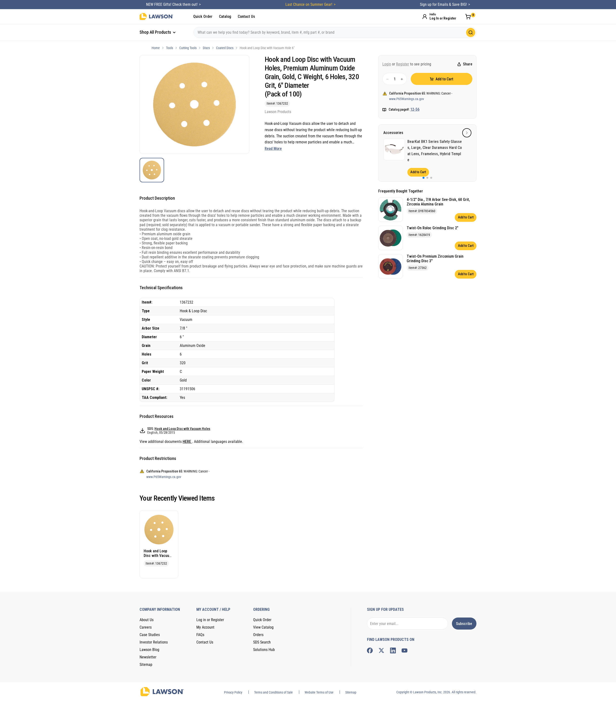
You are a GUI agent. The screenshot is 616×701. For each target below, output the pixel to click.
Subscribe (464, 623)
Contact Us (246, 16)
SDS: (178, 430)
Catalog (225, 16)
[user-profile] (425, 16)
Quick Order (202, 16)
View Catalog (263, 627)
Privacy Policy (233, 692)
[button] (466, 132)
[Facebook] (370, 650)
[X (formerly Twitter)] (381, 650)
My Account (205, 627)
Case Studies (150, 634)
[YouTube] (404, 650)
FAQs (200, 634)
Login (386, 64)
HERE (187, 441)
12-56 (414, 109)
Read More (273, 148)
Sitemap (146, 664)
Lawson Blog (149, 649)
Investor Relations (154, 642)
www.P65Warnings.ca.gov (406, 99)
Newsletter (148, 657)
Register (402, 64)
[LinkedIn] (393, 650)
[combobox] (334, 32)
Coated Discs (224, 48)
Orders (258, 634)
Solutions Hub (264, 649)
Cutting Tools (188, 48)
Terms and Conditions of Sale (273, 692)
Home (156, 48)
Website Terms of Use (319, 692)
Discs (206, 48)
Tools (169, 48)
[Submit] (470, 32)
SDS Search (262, 642)
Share (467, 64)
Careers (146, 627)
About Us (147, 620)
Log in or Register (210, 620)
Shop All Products (156, 32)
